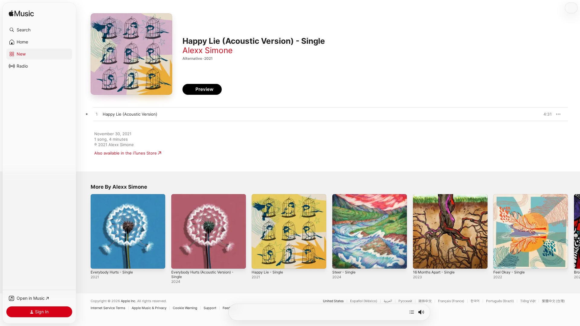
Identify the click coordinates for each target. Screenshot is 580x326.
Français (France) (451, 301)
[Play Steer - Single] (339, 261)
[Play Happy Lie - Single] (259, 261)
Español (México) (363, 301)
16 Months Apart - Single (436, 196)
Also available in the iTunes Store (125, 153)
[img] (21, 13)
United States (333, 301)
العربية (388, 301)
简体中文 (425, 301)
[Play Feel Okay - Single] (500, 261)
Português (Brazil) (500, 301)
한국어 (475, 301)
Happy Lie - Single (269, 196)
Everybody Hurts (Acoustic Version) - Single (206, 199)
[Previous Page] (84, 231)
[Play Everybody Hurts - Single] (98, 261)
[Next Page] (574, 231)
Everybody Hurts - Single (114, 196)
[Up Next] (411, 312)
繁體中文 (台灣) (553, 301)
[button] (39, 30)
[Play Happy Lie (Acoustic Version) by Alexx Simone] (97, 114)
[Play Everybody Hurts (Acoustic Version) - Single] (178, 261)
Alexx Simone (207, 50)
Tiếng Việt (528, 301)
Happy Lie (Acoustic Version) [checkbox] (130, 114)
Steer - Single (345, 196)
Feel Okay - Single (510, 196)
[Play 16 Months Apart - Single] (420, 261)
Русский (405, 301)
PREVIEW (545, 114)
